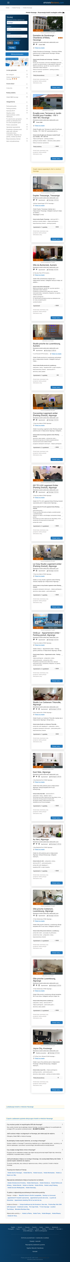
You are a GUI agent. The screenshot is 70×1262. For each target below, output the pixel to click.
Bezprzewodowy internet (13, 139)
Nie (16, 42)
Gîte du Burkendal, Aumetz (45, 265)
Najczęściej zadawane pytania (35, 1244)
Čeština (44, 1229)
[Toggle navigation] (8, 2)
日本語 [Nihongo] (27, 1230)
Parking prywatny (11, 108)
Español (34, 1227)
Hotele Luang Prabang (50, 1185)
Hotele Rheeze (56, 1213)
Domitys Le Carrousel (49, 1195)
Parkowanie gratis (11, 106)
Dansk (37, 1229)
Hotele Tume (36, 1213)
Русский (59, 1229)
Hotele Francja (16, 7)
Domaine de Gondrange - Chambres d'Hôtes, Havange (44, 37)
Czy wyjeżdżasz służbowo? (13, 40)
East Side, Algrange (41, 772)
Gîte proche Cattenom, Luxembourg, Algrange (43, 910)
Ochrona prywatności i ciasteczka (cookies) (35, 1238)
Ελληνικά (51, 1229)
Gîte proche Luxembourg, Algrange (44, 979)
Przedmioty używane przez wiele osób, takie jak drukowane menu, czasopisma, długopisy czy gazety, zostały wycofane (14, 133)
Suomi (24, 1229)
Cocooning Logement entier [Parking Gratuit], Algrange (45, 414)
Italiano (47, 1227)
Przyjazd (9, 26)
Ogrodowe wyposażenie (13, 127)
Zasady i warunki (35, 1241)
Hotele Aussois (37, 1172)
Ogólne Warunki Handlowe (35, 1248)
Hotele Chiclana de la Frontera (17, 1183)
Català (41, 1227)
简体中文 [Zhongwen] (41, 1230)
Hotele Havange (27, 7)
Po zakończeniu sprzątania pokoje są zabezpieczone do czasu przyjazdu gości (14, 120)
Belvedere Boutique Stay (22, 1209)
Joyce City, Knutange (42, 1048)
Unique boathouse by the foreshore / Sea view (33, 1204)
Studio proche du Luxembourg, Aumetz (47, 345)
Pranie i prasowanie (11, 125)
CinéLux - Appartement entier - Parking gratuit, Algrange (47, 634)
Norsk (18, 1229)
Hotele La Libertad (28, 1185)
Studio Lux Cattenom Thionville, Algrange (47, 703)
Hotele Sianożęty (31, 1187)
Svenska (30, 1229)
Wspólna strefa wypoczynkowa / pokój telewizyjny (12, 114)
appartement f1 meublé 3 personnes (18, 1197)
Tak (10, 42)
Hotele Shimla (39, 1185)
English (13, 1227)
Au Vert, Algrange (41, 839)
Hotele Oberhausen (32, 1183)
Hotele (7, 7)
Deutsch (20, 1227)
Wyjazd (8, 33)
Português (11, 1229)
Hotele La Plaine (27, 1213)
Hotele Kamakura (45, 1183)
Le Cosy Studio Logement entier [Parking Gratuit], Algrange (47, 565)
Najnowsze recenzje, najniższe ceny (15, 19)
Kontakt (35, 1251)
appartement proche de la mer (39, 1197)
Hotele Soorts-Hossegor (15, 1172)
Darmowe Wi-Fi (10, 110)
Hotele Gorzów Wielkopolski (16, 1187)
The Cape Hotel (33, 1207)
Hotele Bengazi (46, 1213)
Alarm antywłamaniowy (12, 141)
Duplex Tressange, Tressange (46, 195)
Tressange (36, 55)
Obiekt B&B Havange (12, 97)
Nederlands (55, 1227)
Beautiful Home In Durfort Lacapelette (30, 1195)
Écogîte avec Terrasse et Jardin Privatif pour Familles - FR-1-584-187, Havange (47, 115)
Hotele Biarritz (27, 1172)
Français (27, 1227)
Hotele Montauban (49, 1172)
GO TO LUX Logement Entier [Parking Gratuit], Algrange (45, 486)
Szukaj (11, 48)
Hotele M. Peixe (12, 1215)
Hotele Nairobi (17, 1185)
